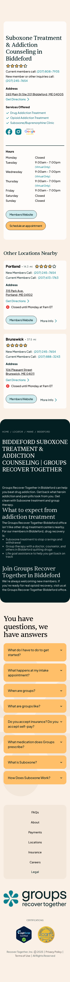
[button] (35, 872)
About (35, 822)
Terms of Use (22, 955)
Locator (18, 431)
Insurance (35, 852)
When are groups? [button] (21, 690)
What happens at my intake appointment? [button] (28, 672)
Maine (30, 431)
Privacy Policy (54, 951)
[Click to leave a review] (29, 135)
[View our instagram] (18, 131)
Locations (35, 842)
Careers (35, 862)
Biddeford (43, 431)
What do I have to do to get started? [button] (28, 652)
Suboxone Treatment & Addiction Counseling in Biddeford (34, 48)
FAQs (35, 812)
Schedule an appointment (26, 226)
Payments (35, 832)
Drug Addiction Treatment (28, 113)
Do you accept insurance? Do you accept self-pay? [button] (33, 723)
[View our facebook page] (9, 131)
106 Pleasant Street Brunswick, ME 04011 (20, 372)
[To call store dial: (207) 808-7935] (18, 137)
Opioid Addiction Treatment (29, 118)
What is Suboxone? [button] (22, 762)
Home (5, 431)
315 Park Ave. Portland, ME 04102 (19, 293)
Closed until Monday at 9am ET (32, 307)
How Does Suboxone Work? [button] (29, 778)
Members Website (21, 214)
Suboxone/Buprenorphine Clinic (32, 123)
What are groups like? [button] (24, 706)
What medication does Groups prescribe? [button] (31, 744)
